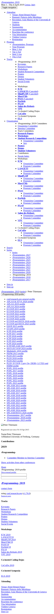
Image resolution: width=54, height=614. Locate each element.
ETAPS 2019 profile (16, 329)
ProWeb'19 (6, 547)
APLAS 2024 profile (16, 306)
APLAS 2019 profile (16, 304)
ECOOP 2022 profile (16, 314)
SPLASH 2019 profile (16, 398)
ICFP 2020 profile (14, 338)
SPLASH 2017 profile (16, 393)
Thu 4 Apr (16, 57)
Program (10, 42)
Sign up (10, 287)
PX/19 (4, 549)
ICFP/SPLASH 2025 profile (19, 346)
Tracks (9, 59)
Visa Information (19, 34)
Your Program (18, 47)
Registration (17, 39)
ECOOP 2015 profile (16, 309)
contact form (6, 488)
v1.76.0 (26, 493)
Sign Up (4, 611)
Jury (25, 143)
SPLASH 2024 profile (16, 410)
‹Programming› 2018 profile (19, 418)
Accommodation (19, 29)
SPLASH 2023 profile (16, 408)
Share (3, 467)
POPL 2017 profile (15, 371)
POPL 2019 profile (15, 376)
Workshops (23, 69)
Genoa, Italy (30, 5)
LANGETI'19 (7, 537)
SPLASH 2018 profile (16, 395)
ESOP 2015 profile (15, 326)
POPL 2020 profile (15, 378)
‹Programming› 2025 (21, 260)
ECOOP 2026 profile (16, 319)
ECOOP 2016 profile (16, 311)
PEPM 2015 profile (15, 353)
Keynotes (22, 64)
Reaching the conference (23, 32)
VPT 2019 (5, 554)
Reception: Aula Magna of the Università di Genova (24, 592)
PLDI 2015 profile (15, 356)
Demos (21, 76)
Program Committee (32, 166)
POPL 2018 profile (15, 373)
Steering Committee (26, 128)
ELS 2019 (5, 576)
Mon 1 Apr (17, 49)
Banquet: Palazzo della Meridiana (27, 17)
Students (16, 24)
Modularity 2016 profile (17, 351)
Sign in (10, 284)
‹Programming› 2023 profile (19, 420)
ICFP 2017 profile (14, 334)
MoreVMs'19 (7, 542)
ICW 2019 (5, 535)
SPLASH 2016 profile (16, 390)
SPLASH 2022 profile (16, 405)
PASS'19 (5, 544)
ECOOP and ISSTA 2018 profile (21, 321)
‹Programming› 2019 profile (13, 294)
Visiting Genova (19, 37)
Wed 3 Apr (17, 54)
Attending (11, 12)
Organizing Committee (28, 126)
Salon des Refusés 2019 (11, 552)
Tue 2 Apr (16, 52)
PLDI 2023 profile (15, 361)
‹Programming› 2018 (21, 277)
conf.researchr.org (14, 493)
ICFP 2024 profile (14, 343)
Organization (12, 121)
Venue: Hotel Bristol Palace (24, 15)
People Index (23, 156)
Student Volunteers (26, 79)
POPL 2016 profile (15, 368)
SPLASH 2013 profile (16, 385)
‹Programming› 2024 (21, 262)
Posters (21, 74)
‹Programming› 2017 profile (19, 415)
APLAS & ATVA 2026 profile (20, 301)
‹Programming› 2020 (21, 272)
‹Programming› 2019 (10, 291)
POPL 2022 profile (15, 380)
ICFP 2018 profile (14, 336)
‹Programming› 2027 (21, 255)
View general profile (8, 472)
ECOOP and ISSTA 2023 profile (21, 324)
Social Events (24, 81)
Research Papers (25, 66)
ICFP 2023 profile (14, 341)
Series (14, 252)
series (23, 291)
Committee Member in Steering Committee (26, 458)
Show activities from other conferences (18, 462)
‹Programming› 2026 (21, 257)
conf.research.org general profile (21, 299)
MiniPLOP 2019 (8, 539)
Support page (6, 496)
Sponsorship (17, 27)
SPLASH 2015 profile (16, 388)
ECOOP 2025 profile (16, 316)
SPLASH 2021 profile (16, 403)
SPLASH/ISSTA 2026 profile (20, 413)
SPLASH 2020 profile (16, 400)
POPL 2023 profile (15, 383)
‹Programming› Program (23, 44)
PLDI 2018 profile (15, 358)
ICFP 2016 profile (14, 331)
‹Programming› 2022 (21, 267)
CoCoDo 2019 (7, 565)
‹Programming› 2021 (21, 270)
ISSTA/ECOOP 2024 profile (19, 348)
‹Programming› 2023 (21, 265)
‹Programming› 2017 (21, 280)
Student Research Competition (31, 71)
